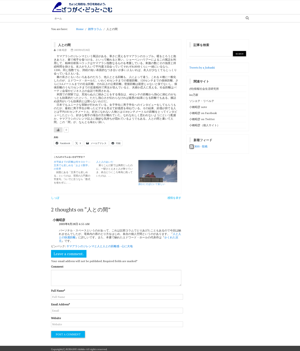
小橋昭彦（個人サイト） (204, 125)
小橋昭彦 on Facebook (203, 113)
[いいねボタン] (58, 129)
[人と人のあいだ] (117, 168)
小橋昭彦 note (198, 107)
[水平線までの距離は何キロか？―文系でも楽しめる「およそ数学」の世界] (75, 172)
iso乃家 (193, 95)
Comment (57, 266)
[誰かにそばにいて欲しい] (157, 171)
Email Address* (60, 304)
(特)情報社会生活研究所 (204, 89)
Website (56, 318)
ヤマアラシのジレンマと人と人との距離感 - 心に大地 (99, 246)
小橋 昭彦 (62, 50)
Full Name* (58, 290)
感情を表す (174, 198)
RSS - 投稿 (200, 146)
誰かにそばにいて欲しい (151, 184)
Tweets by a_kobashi (202, 67)
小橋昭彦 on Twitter (202, 119)
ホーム (58, 18)
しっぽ (55, 198)
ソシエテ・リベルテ (201, 101)
